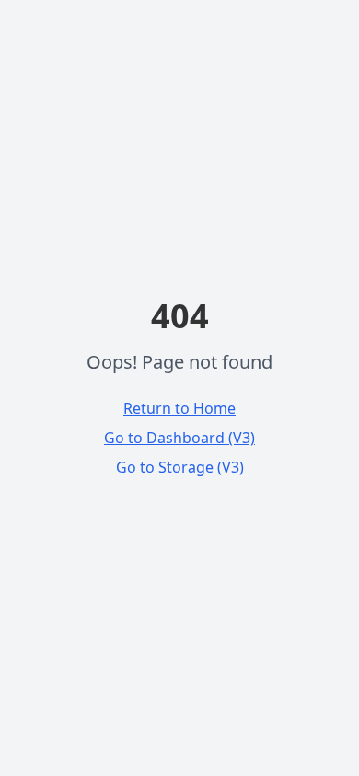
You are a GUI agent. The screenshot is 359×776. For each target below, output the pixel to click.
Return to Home (179, 408)
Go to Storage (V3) (180, 467)
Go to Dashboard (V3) (179, 438)
